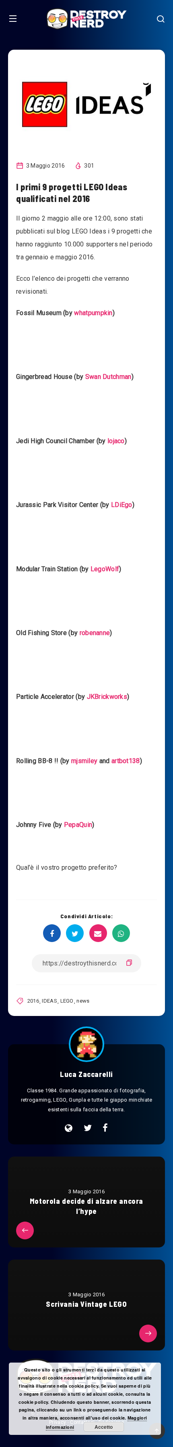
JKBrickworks (107, 696)
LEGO (67, 1001)
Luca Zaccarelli (86, 1074)
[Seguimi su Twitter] (88, 1128)
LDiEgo (121, 505)
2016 (33, 1001)
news (82, 1001)
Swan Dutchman (108, 377)
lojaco (116, 441)
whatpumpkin (93, 313)
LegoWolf (105, 569)
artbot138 (125, 761)
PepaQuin (78, 825)
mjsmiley (84, 761)
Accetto (104, 1426)
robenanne (95, 633)
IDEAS (49, 1001)
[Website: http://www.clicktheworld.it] (68, 1128)
